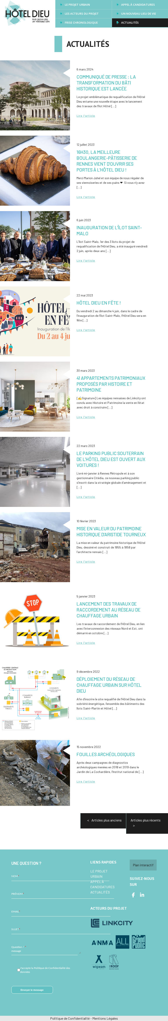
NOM (15, 876)
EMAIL (15, 911)
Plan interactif (143, 865)
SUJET (15, 929)
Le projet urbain (77, 5)
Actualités (130, 23)
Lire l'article (86, 115)
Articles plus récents (146, 820)
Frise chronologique (81, 23)
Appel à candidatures (138, 5)
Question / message (18, 949)
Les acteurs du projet (82, 14)
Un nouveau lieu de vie (138, 14)
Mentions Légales (105, 1018)
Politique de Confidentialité (70, 1018)
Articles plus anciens (106, 820)
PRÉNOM (17, 894)
